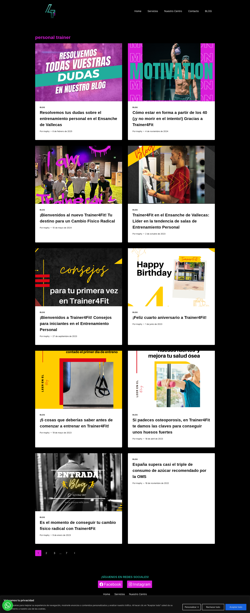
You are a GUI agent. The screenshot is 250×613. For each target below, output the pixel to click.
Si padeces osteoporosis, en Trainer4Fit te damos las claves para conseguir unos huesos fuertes (171, 426)
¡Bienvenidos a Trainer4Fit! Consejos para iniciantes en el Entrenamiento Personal (76, 323)
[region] (125, 604)
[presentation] (78, 72)
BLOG (208, 11)
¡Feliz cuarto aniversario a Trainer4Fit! (169, 317)
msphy (46, 131)
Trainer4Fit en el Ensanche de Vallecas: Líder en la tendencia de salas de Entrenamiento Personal (171, 221)
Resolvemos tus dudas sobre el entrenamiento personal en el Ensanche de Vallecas (78, 118)
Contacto (193, 11)
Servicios (153, 11)
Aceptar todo (236, 607)
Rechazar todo (213, 607)
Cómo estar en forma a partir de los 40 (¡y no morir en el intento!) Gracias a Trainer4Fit (170, 118)
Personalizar (190, 607)
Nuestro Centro (173, 11)
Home (137, 11)
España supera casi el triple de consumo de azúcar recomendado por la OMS (169, 470)
